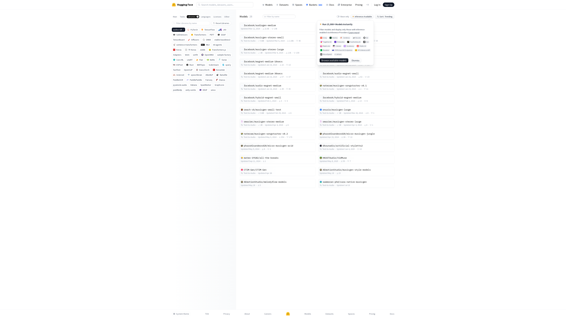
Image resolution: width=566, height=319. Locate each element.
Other (227, 16)
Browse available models (334, 60)
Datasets (284, 4)
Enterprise (346, 4)
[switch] (338, 16)
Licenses (217, 16)
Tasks (182, 16)
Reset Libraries (222, 23)
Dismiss (355, 60)
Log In (377, 4)
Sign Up (388, 4)
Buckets (315, 4)
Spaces (298, 4)
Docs (331, 4)
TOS (207, 314)
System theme (182, 314)
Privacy (226, 314)
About (247, 314)
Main (175, 16)
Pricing (359, 4)
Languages (206, 16)
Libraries (193, 16)
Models (269, 4)
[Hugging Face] (288, 314)
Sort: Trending (386, 16)
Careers (267, 314)
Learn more (354, 32)
